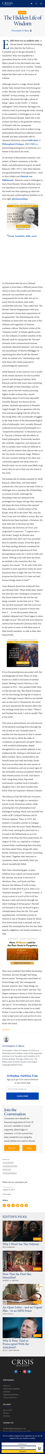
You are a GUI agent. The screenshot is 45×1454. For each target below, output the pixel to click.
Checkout (6, 1416)
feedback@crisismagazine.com (14, 1428)
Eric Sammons (9, 1247)
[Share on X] (4, 1205)
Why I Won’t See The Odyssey (21, 1244)
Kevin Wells (8, 1314)
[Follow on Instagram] (24, 1371)
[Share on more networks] (26, 1205)
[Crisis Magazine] (7, 3)
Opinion (22, 12)
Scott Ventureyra (11, 1350)
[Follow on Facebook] (16, 1371)
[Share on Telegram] (13, 1205)
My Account (7, 1410)
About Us (6, 1386)
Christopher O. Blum (20, 30)
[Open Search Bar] (36, 3)
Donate (11, 1148)
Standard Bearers (9, 1173)
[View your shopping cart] (31, 3)
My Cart (6, 1413)
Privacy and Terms (10, 1397)
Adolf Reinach (8, 1163)
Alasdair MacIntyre (10, 1166)
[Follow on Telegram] (29, 1371)
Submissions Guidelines (11, 1389)
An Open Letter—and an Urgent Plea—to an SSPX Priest (22, 1309)
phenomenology (20, 198)
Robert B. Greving (11, 1280)
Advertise (6, 1392)
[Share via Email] (17, 1205)
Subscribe (22, 1096)
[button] (39, 1448)
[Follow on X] (20, 1371)
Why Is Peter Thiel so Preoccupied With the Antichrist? (16, 1343)
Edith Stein (7, 1170)
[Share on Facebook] (8, 1205)
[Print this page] (22, 1205)
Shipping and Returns (11, 1395)
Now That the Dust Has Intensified (17, 1275)
